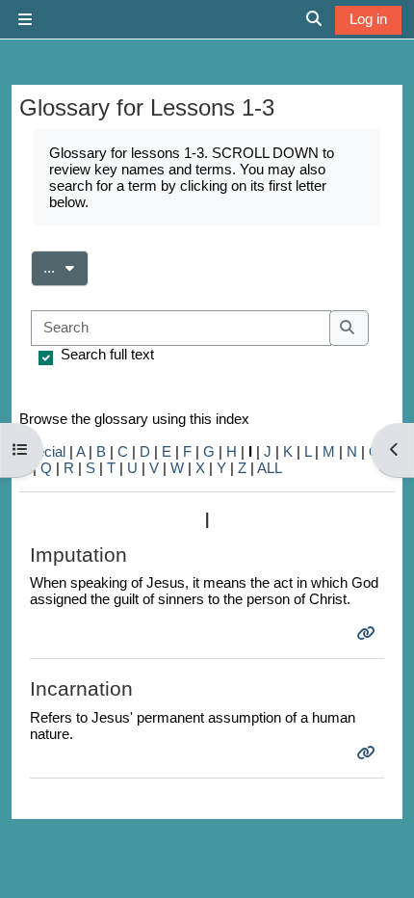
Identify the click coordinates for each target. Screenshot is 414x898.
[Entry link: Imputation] (368, 633)
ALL (269, 468)
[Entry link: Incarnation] (368, 753)
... (66, 267)
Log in (368, 19)
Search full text (107, 354)
